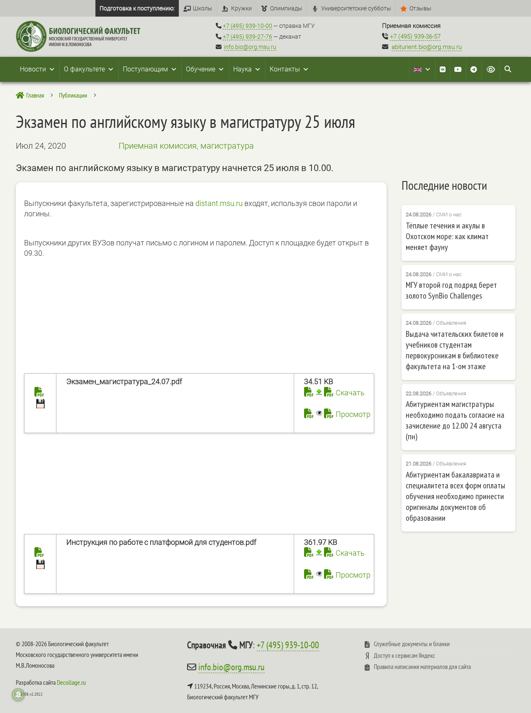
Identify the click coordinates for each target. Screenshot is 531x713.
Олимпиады (286, 8)
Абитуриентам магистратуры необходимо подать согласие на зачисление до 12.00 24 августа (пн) (455, 420)
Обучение (200, 69)
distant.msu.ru (219, 203)
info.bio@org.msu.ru (250, 47)
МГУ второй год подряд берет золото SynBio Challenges (451, 290)
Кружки (241, 8)
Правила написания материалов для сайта (422, 666)
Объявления (451, 323)
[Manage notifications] (18, 694)
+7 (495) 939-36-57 (415, 36)
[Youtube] (458, 69)
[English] (422, 69)
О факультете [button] (84, 69)
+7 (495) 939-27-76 (247, 36)
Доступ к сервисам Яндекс (404, 655)
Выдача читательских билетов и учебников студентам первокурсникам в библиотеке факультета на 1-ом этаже (455, 350)
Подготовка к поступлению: (137, 8)
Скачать (350, 392)
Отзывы (420, 8)
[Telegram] (473, 69)
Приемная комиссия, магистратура (186, 146)
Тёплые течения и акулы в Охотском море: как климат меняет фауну (447, 236)
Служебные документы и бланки (412, 643)
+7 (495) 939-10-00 (247, 25)
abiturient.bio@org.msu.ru (427, 47)
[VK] (443, 69)
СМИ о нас (449, 214)
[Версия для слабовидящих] (491, 69)
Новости (33, 69)
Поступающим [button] (145, 69)
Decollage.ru (71, 682)
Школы (202, 8)
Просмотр (353, 414)
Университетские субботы (356, 8)
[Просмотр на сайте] (313, 414)
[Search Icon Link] (507, 69)
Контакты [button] (285, 69)
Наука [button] (242, 69)
